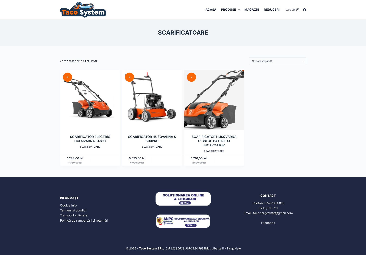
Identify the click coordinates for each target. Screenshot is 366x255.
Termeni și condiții (73, 210)
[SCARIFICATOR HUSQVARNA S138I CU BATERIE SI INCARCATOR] (214, 100)
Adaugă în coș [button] (105, 160)
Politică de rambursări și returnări (84, 220)
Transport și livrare (73, 215)
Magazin (251, 9)
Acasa (210, 9)
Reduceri (271, 9)
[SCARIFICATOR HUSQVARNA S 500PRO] (152, 100)
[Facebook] (304, 9)
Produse (228, 9)
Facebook (268, 223)
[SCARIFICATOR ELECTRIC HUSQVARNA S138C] (90, 100)
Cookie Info (68, 205)
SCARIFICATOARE (90, 146)
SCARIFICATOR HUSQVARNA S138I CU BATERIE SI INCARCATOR (214, 141)
